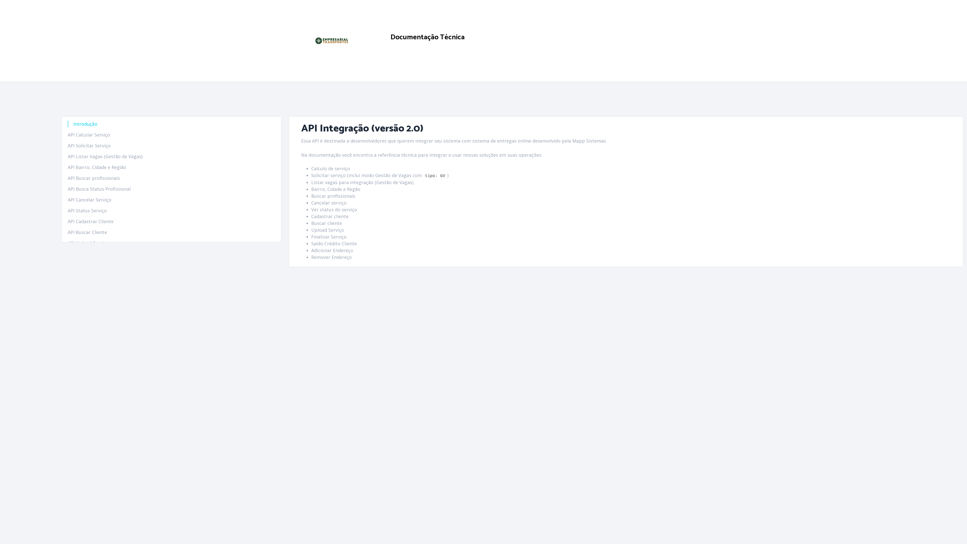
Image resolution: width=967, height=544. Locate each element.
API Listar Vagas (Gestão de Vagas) (105, 156)
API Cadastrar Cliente (91, 221)
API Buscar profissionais (94, 178)
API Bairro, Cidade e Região (97, 167)
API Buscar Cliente (87, 232)
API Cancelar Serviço (89, 200)
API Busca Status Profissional (99, 189)
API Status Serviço (87, 211)
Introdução (85, 124)
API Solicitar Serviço (89, 146)
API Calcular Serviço (89, 135)
